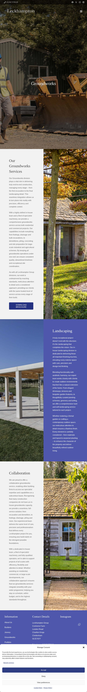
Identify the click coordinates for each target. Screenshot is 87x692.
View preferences (43, 682)
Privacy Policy (48, 688)
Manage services (8, 663)
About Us (8, 622)
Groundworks (10, 637)
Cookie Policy (38, 688)
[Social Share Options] (62, 642)
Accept (43, 670)
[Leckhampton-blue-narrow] (21, 11)
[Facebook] (72, 2)
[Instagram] (80, 2)
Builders (8, 627)
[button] (83, 647)
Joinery (7, 632)
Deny (44, 676)
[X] (76, 2)
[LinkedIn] (83, 2)
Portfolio (8, 642)
